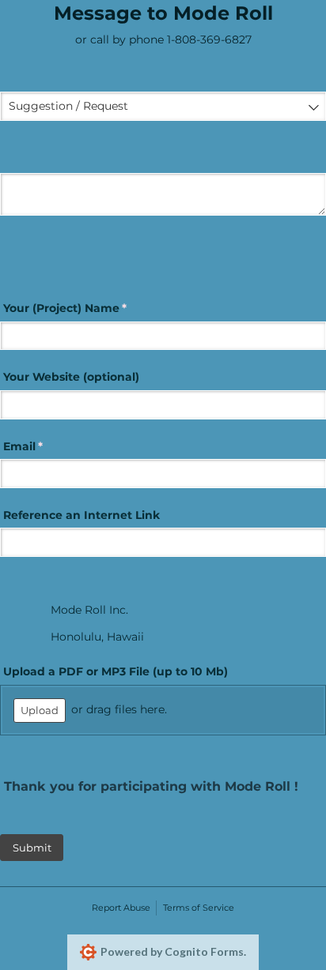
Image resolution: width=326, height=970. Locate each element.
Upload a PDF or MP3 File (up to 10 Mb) (114, 671)
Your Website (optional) (69, 377)
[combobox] (163, 106)
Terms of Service (198, 907)
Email (47, 446)
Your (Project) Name (89, 308)
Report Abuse (121, 907)
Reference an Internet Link (80, 515)
